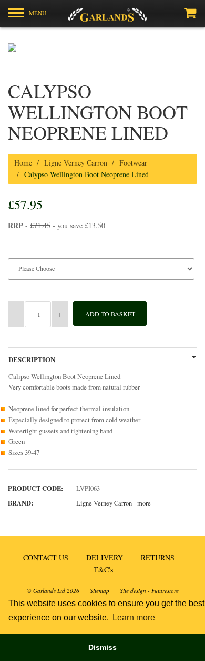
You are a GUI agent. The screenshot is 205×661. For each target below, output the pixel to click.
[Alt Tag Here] (102, 13)
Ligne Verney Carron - (113, 503)
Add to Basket (110, 313)
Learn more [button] (133, 617)
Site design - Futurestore (149, 591)
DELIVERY (104, 557)
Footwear (133, 163)
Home (23, 163)
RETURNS (158, 557)
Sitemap (99, 591)
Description (31, 359)
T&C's (103, 570)
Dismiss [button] (102, 647)
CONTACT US (45, 557)
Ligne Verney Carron (75, 163)
